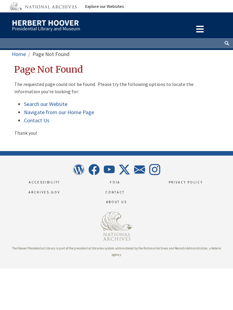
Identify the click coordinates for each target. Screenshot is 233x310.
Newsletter (139, 169)
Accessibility (44, 182)
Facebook (93, 169)
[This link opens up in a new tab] (116, 225)
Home (19, 54)
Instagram (154, 169)
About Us (116, 202)
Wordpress (78, 169)
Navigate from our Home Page (59, 112)
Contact (115, 192)
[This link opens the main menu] (199, 28)
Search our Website (45, 104)
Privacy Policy (186, 182)
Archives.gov (44, 192)
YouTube (108, 169)
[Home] (66, 24)
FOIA (115, 182)
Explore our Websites (104, 6)
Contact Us (36, 120)
